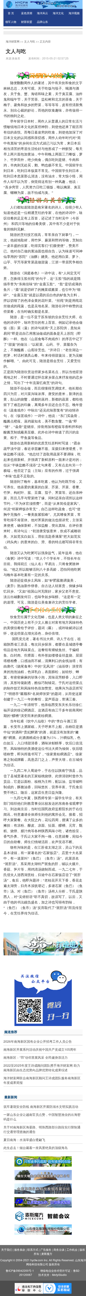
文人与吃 (29, 41)
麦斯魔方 (46, 1254)
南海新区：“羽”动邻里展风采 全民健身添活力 (35, 1057)
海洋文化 (58, 13)
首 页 (11, 13)
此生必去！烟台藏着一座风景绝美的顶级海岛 (35, 1147)
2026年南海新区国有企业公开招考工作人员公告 (37, 1041)
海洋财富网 (12, 41)
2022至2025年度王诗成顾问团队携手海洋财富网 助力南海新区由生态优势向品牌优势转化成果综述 (41, 1067)
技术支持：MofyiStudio (52, 1275)
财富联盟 (26, 22)
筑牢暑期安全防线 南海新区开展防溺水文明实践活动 (40, 1106)
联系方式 (32, 1249)
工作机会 (72, 1249)
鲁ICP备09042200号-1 (20, 1270)
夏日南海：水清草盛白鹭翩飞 (24, 1139)
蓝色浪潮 (26, 13)
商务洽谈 (58, 1249)
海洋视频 (74, 13)
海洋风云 (42, 13)
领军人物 (10, 22)
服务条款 (19, 1249)
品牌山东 (42, 22)
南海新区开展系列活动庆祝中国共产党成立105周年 (39, 1049)
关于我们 (6, 1249)
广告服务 (45, 1249)
